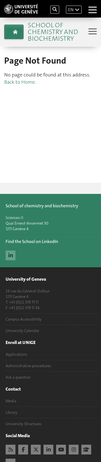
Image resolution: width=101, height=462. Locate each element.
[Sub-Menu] (92, 32)
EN (71, 10)
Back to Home (19, 82)
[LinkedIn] (10, 255)
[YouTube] (61, 449)
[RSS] (10, 449)
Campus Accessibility (24, 319)
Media (11, 400)
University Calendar (22, 330)
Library (11, 412)
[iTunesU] (86, 449)
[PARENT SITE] (14, 32)
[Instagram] (73, 449)
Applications (16, 354)
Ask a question (18, 377)
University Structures (24, 423)
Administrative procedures (28, 365)
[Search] (54, 10)
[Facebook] (23, 449)
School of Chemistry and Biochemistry (53, 32)
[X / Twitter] (35, 449)
